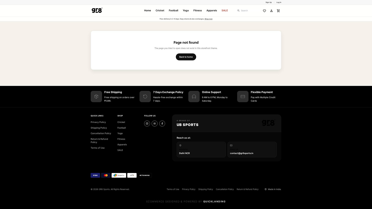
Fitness (197, 10)
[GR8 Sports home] (97, 10)
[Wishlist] (264, 11)
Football (173, 10)
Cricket (160, 10)
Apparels (211, 10)
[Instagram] (147, 123)
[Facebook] (162, 123)
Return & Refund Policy (99, 141)
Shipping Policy (99, 127)
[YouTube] (155, 123)
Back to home (186, 57)
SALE (225, 10)
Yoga (186, 10)
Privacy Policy (98, 122)
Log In (279, 2)
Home (147, 10)
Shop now (208, 19)
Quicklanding (214, 201)
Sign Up (269, 2)
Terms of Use (98, 147)
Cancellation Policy (101, 133)
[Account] (271, 11)
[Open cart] (278, 11)
